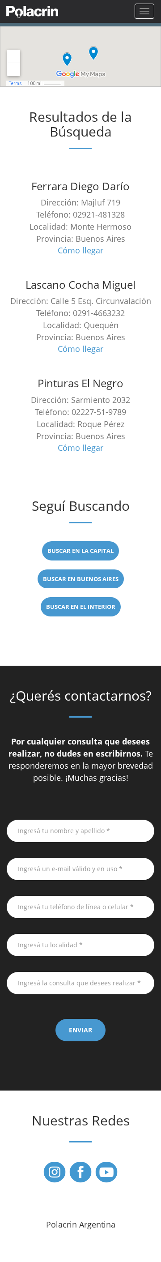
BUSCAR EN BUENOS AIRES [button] (81, 579)
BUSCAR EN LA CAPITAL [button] (80, 551)
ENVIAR (80, 1030)
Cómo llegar (80, 250)
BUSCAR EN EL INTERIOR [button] (80, 607)
